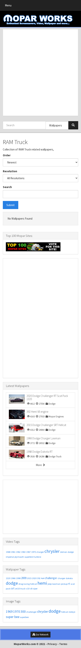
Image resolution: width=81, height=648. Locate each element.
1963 (23, 552)
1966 (13, 578)
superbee (24, 617)
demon (63, 552)
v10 (27, 588)
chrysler (52, 551)
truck (22, 588)
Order (7, 155)
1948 (8, 552)
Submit (10, 205)
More (39, 465)
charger (40, 552)
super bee (12, 617)
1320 (8, 578)
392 (38, 578)
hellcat (33, 583)
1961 (13, 552)
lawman (56, 583)
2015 (29, 578)
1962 (18, 552)
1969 (9, 611)
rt (69, 583)
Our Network (41, 634)
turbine (37, 556)
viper (35, 588)
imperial (10, 556)
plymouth (19, 556)
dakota (69, 578)
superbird (29, 556)
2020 (34, 578)
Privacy (52, 644)
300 (23, 611)
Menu (9, 6)
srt (13, 588)
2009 (23, 578)
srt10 (17, 588)
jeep (50, 583)
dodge (71, 552)
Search (7, 187)
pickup (64, 583)
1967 (28, 552)
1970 (33, 552)
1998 (18, 578)
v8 (31, 588)
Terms (63, 644)
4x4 (42, 578)
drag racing (24, 583)
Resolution (10, 171)
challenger (51, 578)
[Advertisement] (40, 72)
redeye (72, 611)
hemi (42, 583)
